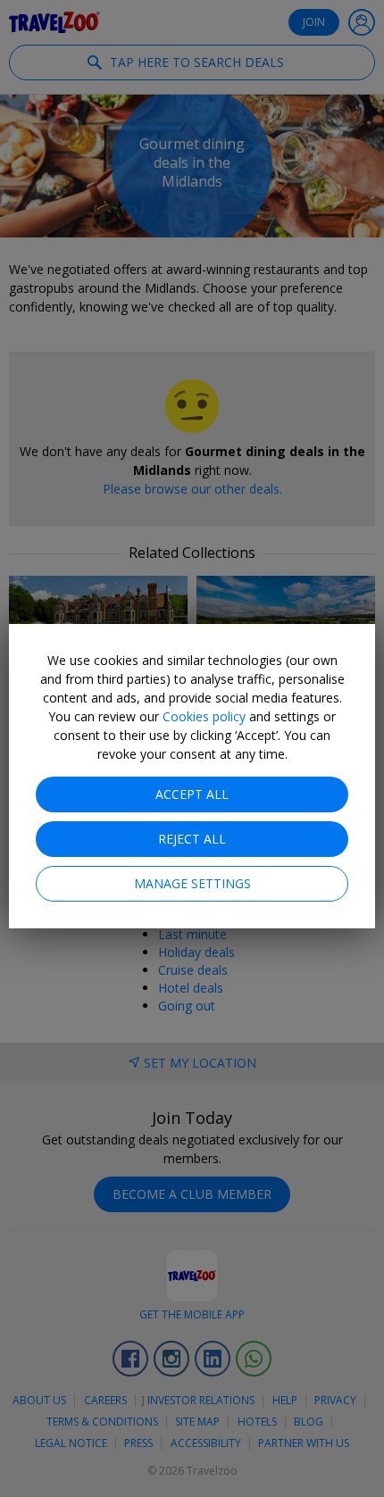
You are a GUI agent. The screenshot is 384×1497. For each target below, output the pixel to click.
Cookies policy (204, 716)
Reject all (192, 838)
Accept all (192, 794)
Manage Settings (192, 883)
